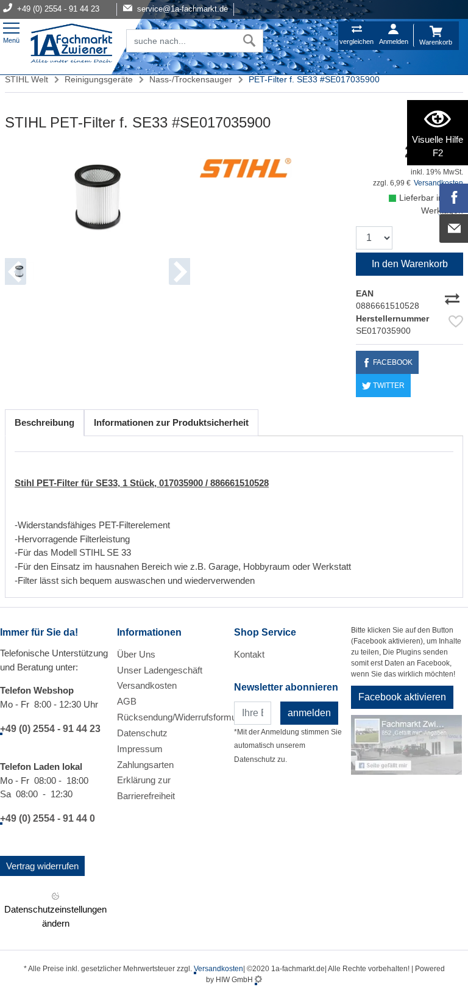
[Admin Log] (258, 979)
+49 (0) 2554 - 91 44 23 (50, 728)
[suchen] (249, 40)
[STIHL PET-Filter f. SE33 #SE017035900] (97, 197)
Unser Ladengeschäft (159, 670)
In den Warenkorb (410, 264)
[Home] (71, 44)
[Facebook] (454, 198)
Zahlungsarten (145, 764)
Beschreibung (44, 422)
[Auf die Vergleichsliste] (454, 296)
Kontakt (249, 654)
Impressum (140, 749)
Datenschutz (142, 733)
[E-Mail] (454, 229)
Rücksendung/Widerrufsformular (181, 717)
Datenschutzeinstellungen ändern (55, 916)
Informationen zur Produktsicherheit (171, 422)
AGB (126, 701)
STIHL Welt (26, 79)
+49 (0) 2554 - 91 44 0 (47, 818)
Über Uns (136, 654)
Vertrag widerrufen (42, 866)
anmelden (309, 713)
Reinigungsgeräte (99, 79)
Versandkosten (147, 685)
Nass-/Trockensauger (190, 79)
